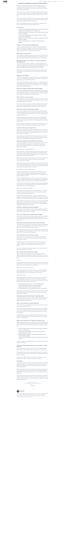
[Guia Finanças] (5, 2)
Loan (59, 1)
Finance (49, 1)
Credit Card (45, 1)
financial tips (54, 1)
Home (40, 1)
